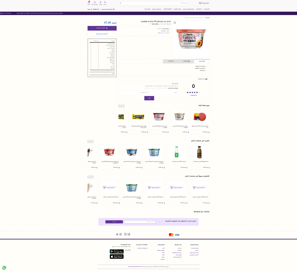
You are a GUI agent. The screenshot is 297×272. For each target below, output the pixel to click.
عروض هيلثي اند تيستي (188, 9)
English (95, 9)
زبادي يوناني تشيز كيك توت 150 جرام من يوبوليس (132, 162)
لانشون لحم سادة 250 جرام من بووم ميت (200, 127)
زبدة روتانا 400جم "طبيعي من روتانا (155, 197)
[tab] (201, 61)
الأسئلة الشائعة (178, 257)
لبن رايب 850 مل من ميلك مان (179, 161)
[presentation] (123, 106)
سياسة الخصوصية (177, 252)
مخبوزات (162, 259)
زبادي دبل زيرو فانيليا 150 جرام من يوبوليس (180, 127)
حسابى (197, 250)
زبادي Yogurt (161, 33)
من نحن (180, 248)
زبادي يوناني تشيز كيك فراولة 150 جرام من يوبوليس (110, 162)
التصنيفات (206, 9)
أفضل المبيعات (177, 9)
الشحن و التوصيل (194, 255)
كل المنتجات (199, 9)
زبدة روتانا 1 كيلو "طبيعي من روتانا (110, 197)
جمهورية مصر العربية (107, 9)
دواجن (163, 257)
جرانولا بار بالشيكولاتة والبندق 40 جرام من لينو (139, 127)
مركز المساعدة (195, 248)
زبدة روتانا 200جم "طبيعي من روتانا (178, 197)
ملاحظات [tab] (170, 61)
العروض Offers (161, 250)
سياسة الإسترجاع (194, 252)
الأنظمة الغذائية (168, 9)
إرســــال (114, 221)
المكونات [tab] (185, 61)
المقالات (179, 250)
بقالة (163, 252)
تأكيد (149, 98)
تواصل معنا (147, 9)
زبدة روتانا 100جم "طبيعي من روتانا (200, 197)
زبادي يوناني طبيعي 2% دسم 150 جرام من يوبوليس (154, 162)
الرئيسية (207, 17)
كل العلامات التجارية (143, 248)
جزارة (163, 255)
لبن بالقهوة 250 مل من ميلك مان (200, 161)
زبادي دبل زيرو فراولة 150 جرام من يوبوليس (159, 127)
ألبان (163, 248)
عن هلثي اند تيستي (156, 9)
